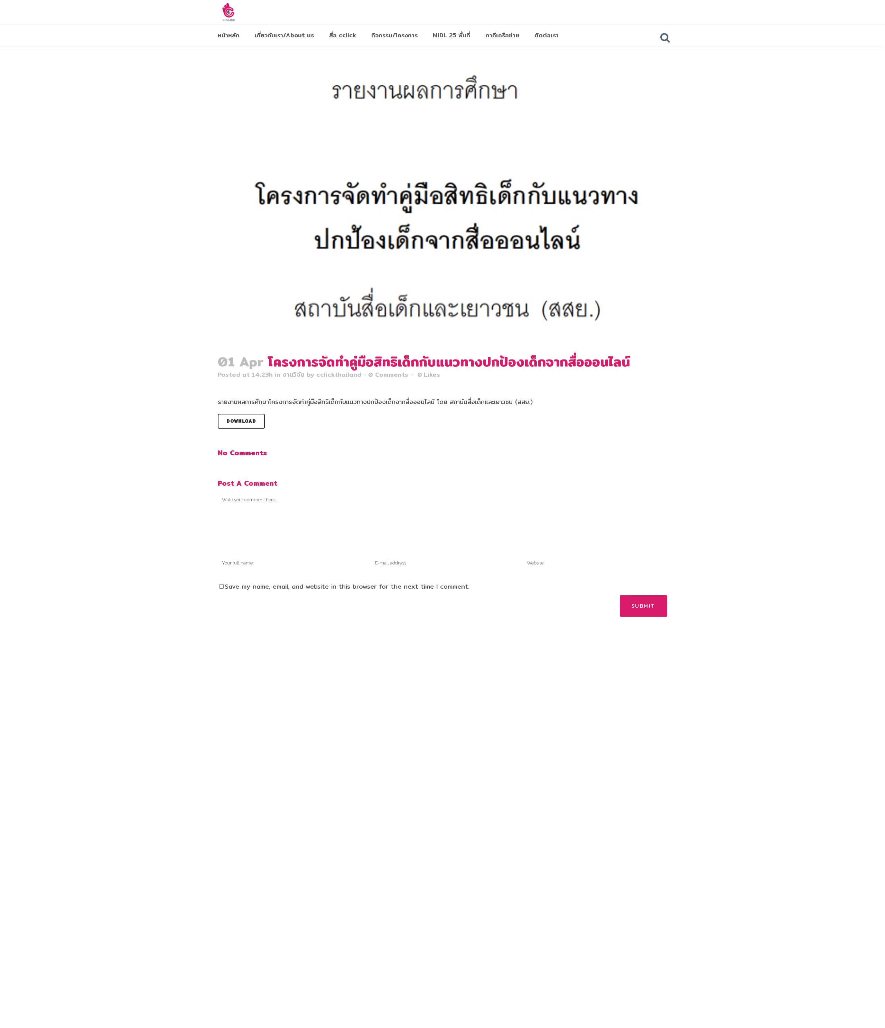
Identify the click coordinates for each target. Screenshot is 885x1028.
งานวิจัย (293, 375)
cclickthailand (338, 375)
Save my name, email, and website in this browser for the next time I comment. (347, 586)
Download (241, 421)
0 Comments (388, 375)
